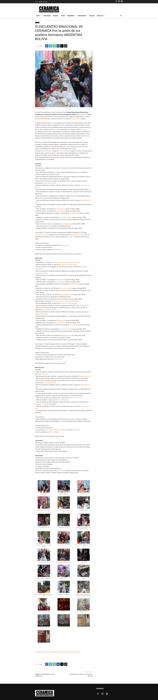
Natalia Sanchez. (43, 374)
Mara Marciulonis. (85, 376)
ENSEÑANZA (70, 15)
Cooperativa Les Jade (41, 314)
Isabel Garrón (65, 245)
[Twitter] (50, 46)
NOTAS (63, 15)
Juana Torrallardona (64, 151)
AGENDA (55, 15)
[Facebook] (116, 1)
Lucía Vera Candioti (65, 217)
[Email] (62, 46)
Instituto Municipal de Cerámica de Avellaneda (65, 262)
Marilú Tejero (58, 249)
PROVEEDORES (82, 15)
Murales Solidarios (45, 151)
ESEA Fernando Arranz (75, 397)
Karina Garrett (58, 359)
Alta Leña (69, 236)
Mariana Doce (61, 209)
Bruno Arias (60, 470)
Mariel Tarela (76, 430)
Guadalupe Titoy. (84, 305)
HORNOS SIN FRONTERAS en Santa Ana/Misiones (44, 675)
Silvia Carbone (75, 118)
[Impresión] (65, 46)
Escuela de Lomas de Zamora (68, 264)
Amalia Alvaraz (74, 213)
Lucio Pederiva (60, 211)
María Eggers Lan (66, 224)
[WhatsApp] (54, 46)
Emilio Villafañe (54, 432)
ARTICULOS (100, 15)
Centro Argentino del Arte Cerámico (54, 430)
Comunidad (47, 15)
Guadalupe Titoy (40, 404)
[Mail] (121, 1)
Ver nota (55, 129)
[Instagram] (119, 1)
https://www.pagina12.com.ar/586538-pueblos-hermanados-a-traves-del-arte (57, 652)
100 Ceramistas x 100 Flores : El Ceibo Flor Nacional (80, 675)
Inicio (38, 15)
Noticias (41, 20)
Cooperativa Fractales (50, 183)
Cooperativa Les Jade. (41, 234)
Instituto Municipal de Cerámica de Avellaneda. (65, 301)
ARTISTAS (92, 15)
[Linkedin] (58, 46)
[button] (121, 16)
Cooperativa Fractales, (78, 234)
